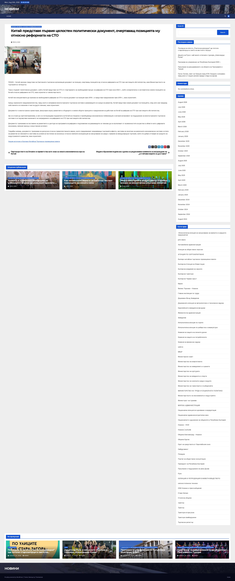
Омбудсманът (183, 449)
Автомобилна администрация (189, 245)
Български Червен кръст (187, 279)
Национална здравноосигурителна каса (193, 415)
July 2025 (181, 165)
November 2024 (184, 204)
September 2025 (184, 156)
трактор (181, 503)
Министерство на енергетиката (190, 361)
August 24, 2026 (15, 555)
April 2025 (181, 180)
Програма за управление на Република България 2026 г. (199, 62)
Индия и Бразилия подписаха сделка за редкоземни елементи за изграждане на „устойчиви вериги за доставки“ (131, 153)
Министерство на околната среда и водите (194, 381)
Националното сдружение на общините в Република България (202, 420)
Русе (180, 473)
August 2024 (182, 219)
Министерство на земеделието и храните (194, 366)
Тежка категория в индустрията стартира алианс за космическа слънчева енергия (143, 181)
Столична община (184, 498)
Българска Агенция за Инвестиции (191, 264)
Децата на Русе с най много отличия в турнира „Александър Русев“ (85, 551)
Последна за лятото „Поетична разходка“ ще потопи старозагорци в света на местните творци (31, 552)
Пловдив (181, 454)
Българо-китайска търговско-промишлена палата (26, 26)
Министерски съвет (185, 357)
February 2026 (183, 131)
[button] (225, 16)
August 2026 (182, 102)
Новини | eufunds (184, 430)
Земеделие (182, 318)
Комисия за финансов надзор (189, 342)
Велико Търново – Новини (188, 288)
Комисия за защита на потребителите (192, 337)
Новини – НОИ (183, 425)
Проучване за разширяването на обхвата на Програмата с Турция (201, 551)
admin (26, 555)
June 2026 (182, 112)
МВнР (180, 352)
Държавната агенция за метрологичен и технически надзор (201, 303)
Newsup (31, 577)
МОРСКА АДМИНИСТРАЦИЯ (189, 405)
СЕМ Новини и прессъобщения (189, 488)
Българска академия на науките (190, 269)
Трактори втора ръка (186, 512)
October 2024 (183, 209)
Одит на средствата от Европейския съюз (194, 444)
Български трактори (186, 274)
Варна (180, 284)
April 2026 (181, 122)
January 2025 (183, 195)
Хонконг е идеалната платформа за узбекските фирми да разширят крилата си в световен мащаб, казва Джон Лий (33, 182)
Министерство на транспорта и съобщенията (195, 386)
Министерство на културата (189, 371)
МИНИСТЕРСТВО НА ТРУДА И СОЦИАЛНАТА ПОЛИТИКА (200, 391)
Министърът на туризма (187, 400)
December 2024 (184, 200)
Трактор (181, 508)
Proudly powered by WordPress (14, 577)
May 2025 (181, 175)
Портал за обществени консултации (192, 459)
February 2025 (183, 190)
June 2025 (182, 170)
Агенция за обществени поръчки (190, 249)
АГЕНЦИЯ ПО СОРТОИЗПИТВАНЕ (191, 254)
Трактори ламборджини (187, 517)
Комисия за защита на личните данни (192, 332)
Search (181, 26)
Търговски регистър (185, 522)
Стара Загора (183, 493)
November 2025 (184, 146)
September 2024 (184, 214)
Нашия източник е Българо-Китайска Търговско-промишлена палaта (34, 141)
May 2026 (181, 117)
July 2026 (181, 107)
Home (9, 16)
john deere (182, 240)
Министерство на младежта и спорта (192, 376)
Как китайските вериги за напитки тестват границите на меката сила (88, 181)
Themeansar (39, 577)
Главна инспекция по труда (188, 293)
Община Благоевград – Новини (190, 435)
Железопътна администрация (189, 313)
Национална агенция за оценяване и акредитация (197, 410)
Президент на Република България (191, 464)
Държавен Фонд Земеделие (188, 298)
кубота (180, 347)
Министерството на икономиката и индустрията (197, 396)
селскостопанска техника (188, 483)
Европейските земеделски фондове (191, 308)
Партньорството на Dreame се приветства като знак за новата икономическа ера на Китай (48, 153)
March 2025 (182, 185)
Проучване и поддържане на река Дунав (193, 469)
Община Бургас (184, 439)
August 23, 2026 (128, 555)
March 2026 (182, 126)
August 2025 (182, 161)
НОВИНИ (12, 9)
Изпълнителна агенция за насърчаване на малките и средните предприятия (202, 234)
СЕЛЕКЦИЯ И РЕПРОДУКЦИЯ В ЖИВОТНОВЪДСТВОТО (199, 478)
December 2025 (183, 141)
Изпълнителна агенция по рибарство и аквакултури (198, 327)
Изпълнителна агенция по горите (190, 322)
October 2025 (183, 151)
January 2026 (183, 136)
